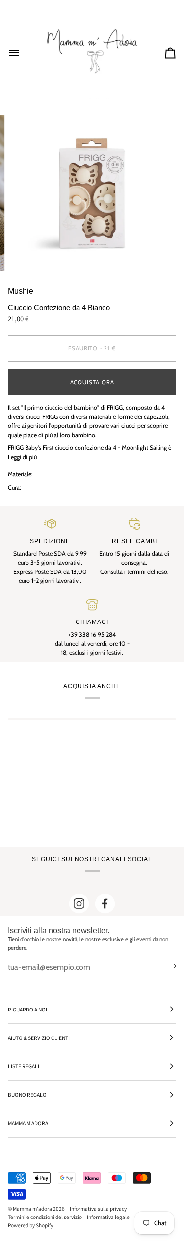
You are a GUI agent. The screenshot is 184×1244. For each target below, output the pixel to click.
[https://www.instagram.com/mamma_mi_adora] (79, 903)
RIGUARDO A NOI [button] (27, 1009)
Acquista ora (92, 382)
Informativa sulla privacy (98, 1208)
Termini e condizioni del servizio (45, 1216)
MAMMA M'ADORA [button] (28, 1123)
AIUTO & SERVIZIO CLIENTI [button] (39, 1037)
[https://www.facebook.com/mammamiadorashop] (105, 903)
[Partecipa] (168, 966)
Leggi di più (22, 457)
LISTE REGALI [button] (23, 1066)
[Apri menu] (22, 53)
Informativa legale (108, 1216)
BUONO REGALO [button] (27, 1094)
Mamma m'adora (32, 1208)
